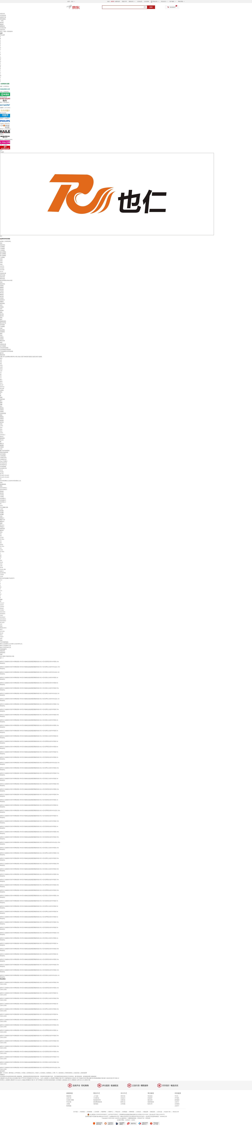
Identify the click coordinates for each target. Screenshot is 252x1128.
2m (1, 548)
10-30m (2, 551)
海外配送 (96, 1104)
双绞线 (2, 289)
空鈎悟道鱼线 (68, 1073)
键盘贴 (2, 24)
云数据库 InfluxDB (5, 1078)
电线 (1, 342)
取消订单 (150, 1104)
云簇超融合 (65, 1080)
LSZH (1, 509)
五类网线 (2, 246)
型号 (114, 1078)
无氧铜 (2, 447)
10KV (1, 615)
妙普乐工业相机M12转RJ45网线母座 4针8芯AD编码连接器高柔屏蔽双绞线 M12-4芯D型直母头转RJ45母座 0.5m (29, 773)
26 (0, 587)
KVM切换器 (3, 466)
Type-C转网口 (3, 461)
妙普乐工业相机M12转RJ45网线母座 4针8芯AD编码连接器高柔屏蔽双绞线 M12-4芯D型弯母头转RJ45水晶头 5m (29, 762)
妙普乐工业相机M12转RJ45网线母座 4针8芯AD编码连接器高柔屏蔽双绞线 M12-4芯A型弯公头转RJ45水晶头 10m (30, 667)
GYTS (1, 271)
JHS (1, 638)
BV (1, 374)
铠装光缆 (2, 277)
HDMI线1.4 (3, 502)
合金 (1, 449)
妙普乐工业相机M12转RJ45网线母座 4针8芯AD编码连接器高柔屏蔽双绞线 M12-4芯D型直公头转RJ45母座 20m (29, 863)
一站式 (41, 1078)
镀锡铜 (2, 445)
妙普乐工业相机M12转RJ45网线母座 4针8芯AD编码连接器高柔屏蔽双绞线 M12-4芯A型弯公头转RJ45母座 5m (29, 911)
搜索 (151, 7)
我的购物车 (173, 7)
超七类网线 (3, 253)
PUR (1, 505)
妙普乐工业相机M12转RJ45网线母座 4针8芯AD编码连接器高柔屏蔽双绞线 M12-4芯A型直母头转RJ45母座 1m (29, 800)
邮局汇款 (123, 1102)
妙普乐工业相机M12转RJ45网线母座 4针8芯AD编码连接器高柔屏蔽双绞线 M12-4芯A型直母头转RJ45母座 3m (29, 901)
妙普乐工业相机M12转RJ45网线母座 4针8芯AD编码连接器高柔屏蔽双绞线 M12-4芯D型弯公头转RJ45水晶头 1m (29, 698)
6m (1, 534)
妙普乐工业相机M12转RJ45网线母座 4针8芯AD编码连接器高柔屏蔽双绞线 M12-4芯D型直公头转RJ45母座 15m (29, 821)
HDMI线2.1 (3, 498)
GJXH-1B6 (3, 569)
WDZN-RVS (3, 628)
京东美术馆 (3, 28)
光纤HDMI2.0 (3, 489)
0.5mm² (2, 606)
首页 (1, 31)
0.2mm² (2, 603)
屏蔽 (1, 404)
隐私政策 (152, 1111)
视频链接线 (3, 321)
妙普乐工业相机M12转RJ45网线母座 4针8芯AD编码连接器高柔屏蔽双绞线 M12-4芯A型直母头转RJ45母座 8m (29, 683)
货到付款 (123, 1096)
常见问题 (68, 1102)
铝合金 (2, 440)
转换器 (2, 410)
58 (0, 557)
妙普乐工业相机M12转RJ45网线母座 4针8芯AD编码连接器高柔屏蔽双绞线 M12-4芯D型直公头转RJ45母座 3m (29, 778)
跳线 (1, 333)
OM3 (1, 262)
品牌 (78, 1080)
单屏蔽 (2, 514)
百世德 (23, 1073)
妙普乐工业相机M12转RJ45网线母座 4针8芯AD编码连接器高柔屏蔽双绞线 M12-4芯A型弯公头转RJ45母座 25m (29, 768)
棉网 (1, 523)
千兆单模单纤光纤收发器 (6, 351)
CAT (1, 371)
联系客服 (68, 1106)
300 (1, 560)
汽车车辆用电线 (4, 642)
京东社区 (138, 1111)
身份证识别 (109, 1078)
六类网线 (2, 250)
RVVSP (2, 388)
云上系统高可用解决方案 (54, 1078)
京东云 (133, 1120)
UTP (1, 566)
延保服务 (177, 1100)
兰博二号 (55, 1073)
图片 (105, 1078)
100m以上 (2, 434)
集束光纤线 (3, 323)
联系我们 (82, 1111)
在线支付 (123, 1098)
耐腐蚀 (2, 408)
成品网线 (2, 330)
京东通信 (177, 1104)
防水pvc (2, 525)
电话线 (2, 296)
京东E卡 (177, 1102)
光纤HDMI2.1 (3, 488)
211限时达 (96, 1098)
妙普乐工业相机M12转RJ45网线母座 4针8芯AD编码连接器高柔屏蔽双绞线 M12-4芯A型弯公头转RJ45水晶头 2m (29, 693)
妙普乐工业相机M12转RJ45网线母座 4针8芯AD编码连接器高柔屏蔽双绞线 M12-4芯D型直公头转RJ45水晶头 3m (29, 672)
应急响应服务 (51, 1080)
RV (1, 376)
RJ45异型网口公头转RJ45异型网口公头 (10, 480)
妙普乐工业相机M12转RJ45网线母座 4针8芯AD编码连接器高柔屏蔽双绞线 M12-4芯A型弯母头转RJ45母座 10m (29, 922)
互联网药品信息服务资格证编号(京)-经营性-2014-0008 (133, 1114)
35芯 (1, 369)
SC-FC (2, 473)
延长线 (2, 316)
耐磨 (1, 402)
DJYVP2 (2, 631)
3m (1, 542)
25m (1, 427)
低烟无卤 (2, 399)
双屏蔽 (2, 511)
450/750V (2, 612)
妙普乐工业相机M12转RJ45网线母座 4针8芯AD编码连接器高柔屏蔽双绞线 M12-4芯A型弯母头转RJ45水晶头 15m (30, 810)
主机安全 (74, 1078)
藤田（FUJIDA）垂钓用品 (7, 1073)
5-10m (1, 537)
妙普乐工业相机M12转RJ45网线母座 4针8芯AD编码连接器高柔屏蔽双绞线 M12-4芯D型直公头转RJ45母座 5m (29, 752)
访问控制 (45, 1080)
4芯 (1, 362)
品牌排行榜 (3, 17)
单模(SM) (2, 651)
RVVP (1, 385)
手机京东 (155, 1)
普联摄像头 (3, 19)
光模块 (2, 337)
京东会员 (139, 1)
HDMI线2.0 (3, 500)
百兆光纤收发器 (4, 347)
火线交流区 (77, 1073)
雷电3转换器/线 (4, 452)
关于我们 (75, 1111)
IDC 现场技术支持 (81, 1078)
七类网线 (2, 248)
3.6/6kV (2, 610)
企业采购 (146, 1)
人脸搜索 (7, 1080)
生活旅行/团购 (70, 1100)
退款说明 (150, 1100)
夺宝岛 (176, 1096)
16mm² (2, 605)
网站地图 (89, 1078)
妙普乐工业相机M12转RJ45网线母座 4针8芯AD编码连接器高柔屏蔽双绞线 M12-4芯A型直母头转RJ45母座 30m (29, 874)
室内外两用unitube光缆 (6, 280)
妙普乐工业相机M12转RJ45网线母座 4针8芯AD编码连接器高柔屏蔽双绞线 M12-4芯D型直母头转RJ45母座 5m (29, 927)
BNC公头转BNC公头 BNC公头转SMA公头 (11, 644)
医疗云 (70, 1080)
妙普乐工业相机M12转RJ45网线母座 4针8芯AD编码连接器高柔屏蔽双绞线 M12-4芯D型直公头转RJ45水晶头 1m (29, 975)
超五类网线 (3, 252)
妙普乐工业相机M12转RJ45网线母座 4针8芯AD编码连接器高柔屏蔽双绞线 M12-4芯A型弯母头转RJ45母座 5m (29, 917)
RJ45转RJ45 (3, 463)
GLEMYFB (3, 573)
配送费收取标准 (98, 1102)
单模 (1, 654)
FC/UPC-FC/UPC (4, 477)
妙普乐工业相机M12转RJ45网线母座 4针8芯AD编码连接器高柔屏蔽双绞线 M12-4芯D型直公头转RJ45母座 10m (29, 895)
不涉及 (2, 472)
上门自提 (96, 1096)
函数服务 (74, 1080)
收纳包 (2, 22)
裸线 (1, 392)
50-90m (2, 539)
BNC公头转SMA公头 (5, 647)
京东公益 (159, 1111)
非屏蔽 (2, 512)
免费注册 (117, 1)
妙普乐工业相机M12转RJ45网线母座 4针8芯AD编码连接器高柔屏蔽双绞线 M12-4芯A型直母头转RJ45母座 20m (29, 959)
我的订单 (124, 1)
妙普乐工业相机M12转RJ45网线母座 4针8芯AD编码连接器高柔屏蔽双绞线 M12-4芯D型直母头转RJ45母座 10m (29, 970)
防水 (1, 406)
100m (1, 433)
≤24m (1, 425)
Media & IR (176, 1111)
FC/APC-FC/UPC (4, 475)
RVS (1, 383)
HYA (1, 564)
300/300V (2, 617)
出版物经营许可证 (114, 1116)
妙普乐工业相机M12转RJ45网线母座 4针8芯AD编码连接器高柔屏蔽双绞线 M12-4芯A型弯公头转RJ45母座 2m (29, 730)
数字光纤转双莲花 (4, 450)
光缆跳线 (2, 332)
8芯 (1, 363)
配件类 (2, 353)
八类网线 (2, 257)
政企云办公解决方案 (85, 1080)
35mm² (2, 608)
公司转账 (123, 1104)
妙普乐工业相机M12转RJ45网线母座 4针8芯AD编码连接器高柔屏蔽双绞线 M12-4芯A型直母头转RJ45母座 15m (29, 725)
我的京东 (131, 1)
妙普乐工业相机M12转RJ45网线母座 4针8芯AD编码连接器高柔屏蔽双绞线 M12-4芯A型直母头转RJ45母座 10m (29, 661)
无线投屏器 (3, 413)
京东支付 (127, 1120)
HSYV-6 (2, 386)
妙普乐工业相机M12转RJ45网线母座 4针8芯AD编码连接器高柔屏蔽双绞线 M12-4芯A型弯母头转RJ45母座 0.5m (29, 932)
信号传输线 (3, 346)
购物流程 (68, 1096)
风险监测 (145, 1111)
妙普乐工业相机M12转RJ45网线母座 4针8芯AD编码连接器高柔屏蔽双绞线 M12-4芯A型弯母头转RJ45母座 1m (29, 943)
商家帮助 (103, 1111)
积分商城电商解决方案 (97, 1078)
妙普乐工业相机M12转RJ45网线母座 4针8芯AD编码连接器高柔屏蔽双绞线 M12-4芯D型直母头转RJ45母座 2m (29, 757)
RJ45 (1, 470)
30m (1, 429)
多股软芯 (2, 300)
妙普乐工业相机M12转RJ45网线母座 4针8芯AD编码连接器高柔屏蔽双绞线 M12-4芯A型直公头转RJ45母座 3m (29, 954)
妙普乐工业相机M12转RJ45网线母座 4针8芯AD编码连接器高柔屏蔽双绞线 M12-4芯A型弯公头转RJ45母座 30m (29, 714)
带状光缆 (2, 278)
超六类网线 (3, 255)
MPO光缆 (2, 275)
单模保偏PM (3, 649)
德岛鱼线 (61, 1073)
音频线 (2, 285)
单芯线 (2, 292)
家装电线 (2, 303)
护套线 (2, 291)
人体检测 (45, 1078)
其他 (1, 282)
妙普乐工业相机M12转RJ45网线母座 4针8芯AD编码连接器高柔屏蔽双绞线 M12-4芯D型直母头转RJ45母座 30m (29, 837)
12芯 (1, 367)
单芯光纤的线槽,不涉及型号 (7, 578)
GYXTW (2, 269)
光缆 (1, 328)
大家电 (68, 1104)
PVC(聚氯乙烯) (4, 507)
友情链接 (124, 1111)
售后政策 (150, 1096)
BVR (1, 381)
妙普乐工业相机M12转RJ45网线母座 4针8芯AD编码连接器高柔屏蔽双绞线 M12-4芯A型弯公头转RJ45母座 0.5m (29, 853)
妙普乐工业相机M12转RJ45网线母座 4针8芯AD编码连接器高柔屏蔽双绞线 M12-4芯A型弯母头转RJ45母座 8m (29, 746)
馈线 (1, 317)
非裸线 (2, 390)
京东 (79, 8)
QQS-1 (2, 571)
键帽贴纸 (2, 26)
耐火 (1, 401)
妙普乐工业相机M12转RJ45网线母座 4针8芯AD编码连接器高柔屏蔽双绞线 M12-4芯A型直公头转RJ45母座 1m (29, 677)
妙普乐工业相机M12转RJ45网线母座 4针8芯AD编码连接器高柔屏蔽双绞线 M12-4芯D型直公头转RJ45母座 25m (29, 964)
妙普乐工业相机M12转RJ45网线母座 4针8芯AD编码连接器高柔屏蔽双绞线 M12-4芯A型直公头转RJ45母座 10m (29, 847)
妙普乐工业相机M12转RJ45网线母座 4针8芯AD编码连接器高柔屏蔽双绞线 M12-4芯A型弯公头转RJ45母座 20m (29, 858)
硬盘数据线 (3, 484)
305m (1, 544)
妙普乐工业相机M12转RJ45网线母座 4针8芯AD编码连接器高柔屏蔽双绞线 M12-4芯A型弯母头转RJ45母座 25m (29, 885)
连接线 (2, 339)
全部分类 (2, 13)
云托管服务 (59, 1080)
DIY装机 (177, 1098)
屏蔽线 (2, 301)
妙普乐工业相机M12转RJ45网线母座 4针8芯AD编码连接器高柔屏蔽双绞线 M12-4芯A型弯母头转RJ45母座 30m (29, 890)
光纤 (1, 308)
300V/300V (3, 620)
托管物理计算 (30, 1078)
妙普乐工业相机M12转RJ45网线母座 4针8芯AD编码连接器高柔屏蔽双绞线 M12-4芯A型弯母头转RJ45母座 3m (29, 741)
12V (1, 624)
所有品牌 (2, 35)
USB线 (2, 496)
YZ (0, 372)
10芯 (1, 365)
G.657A (2, 266)
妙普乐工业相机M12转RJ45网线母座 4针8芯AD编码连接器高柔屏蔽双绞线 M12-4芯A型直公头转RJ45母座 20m (29, 794)
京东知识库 (3, 15)
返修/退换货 (151, 1102)
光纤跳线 (2, 324)
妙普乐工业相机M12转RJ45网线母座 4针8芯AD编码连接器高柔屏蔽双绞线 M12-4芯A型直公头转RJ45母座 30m (29, 869)
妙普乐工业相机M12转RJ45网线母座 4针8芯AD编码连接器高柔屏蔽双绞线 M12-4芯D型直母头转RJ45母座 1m (29, 826)
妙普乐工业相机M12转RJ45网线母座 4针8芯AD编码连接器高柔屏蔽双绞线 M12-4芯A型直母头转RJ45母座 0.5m (29, 704)
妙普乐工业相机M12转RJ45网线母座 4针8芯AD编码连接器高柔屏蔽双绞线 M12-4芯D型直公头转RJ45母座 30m (29, 784)
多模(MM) (2, 652)
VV (1, 378)
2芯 (1, 360)
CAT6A (2, 574)
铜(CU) (2, 443)
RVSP (1, 633)
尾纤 (1, 319)
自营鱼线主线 (30, 1073)
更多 (1, 243)
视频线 (2, 287)
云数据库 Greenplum (15, 1080)
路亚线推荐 (84, 1073)
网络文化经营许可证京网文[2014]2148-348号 (132, 1116)
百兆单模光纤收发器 (5, 349)
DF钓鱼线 (17, 1073)
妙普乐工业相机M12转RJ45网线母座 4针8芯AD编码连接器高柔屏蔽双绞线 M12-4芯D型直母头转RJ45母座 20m (29, 789)
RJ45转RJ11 (3, 464)
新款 (116, 1078)
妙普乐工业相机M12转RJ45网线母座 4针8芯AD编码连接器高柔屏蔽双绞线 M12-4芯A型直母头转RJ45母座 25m (29, 948)
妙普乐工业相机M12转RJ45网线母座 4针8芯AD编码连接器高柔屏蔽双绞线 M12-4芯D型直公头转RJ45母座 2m (29, 938)
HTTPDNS (23, 1078)
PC (1, 503)
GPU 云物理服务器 (67, 1078)
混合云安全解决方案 (15, 1078)
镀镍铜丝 (2, 438)
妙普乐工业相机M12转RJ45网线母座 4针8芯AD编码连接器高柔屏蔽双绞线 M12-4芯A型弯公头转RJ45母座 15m (29, 709)
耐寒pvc (2, 521)
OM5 (1, 259)
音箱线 (2, 298)
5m (1, 535)
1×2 (1, 590)
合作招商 (96, 1111)
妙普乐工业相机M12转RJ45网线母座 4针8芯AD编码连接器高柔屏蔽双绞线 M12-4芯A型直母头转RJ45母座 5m (29, 815)
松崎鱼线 (48, 1073)
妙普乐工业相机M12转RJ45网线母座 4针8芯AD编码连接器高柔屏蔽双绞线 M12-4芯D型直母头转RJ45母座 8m (29, 805)
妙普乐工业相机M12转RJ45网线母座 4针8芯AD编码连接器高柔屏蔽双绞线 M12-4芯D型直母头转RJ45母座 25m (29, 831)
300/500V (2, 613)
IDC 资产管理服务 (38, 1080)
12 (0, 594)
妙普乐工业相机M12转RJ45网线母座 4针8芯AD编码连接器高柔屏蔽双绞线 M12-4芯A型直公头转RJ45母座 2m (29, 720)
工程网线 (2, 326)
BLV (1, 379)
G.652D (2, 268)
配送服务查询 (97, 1100)
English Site (167, 1111)
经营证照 (147, 1118)
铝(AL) (1, 436)
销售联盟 (131, 1111)
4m (1, 541)
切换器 (2, 418)
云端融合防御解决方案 (27, 1080)
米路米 (37, 1073)
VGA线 (2, 495)
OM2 (1, 264)
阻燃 (1, 397)
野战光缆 (2, 340)
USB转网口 (3, 456)
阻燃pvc (2, 518)
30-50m (2, 546)
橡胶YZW (2, 519)
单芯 (1, 358)
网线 (1, 312)
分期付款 (123, 1100)
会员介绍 (68, 1098)
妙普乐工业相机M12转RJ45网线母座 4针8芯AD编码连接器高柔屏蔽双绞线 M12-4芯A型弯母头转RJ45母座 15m (29, 879)
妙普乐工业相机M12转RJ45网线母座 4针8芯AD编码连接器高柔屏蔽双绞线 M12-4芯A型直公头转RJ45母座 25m (29, 688)
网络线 (2, 294)
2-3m (1, 550)
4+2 (1, 580)
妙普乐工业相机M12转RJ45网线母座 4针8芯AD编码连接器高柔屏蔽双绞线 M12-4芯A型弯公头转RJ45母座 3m (29, 906)
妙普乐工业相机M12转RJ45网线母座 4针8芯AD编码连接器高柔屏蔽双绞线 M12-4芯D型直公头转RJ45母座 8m (29, 736)
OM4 (1, 261)
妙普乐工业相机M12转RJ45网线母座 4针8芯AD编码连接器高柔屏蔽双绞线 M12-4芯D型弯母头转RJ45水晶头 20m (30, 842)
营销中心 (110, 1111)
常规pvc (2, 527)
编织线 (2, 530)
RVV (1, 629)
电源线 (2, 310)
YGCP (1, 636)
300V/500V (3, 619)
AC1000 (2, 622)
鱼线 (5, 31)
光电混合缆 (3, 273)
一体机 (2, 20)
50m (1, 431)
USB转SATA (3, 457)
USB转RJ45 (3, 459)
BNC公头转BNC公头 (5, 645)
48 (0, 555)
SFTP (1, 567)
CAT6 (1, 576)
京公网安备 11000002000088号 (98, 1114)
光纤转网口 (3, 454)
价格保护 (150, 1098)
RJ (0, 479)
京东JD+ (177, 1106)
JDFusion (36, 1078)
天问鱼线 (42, 1073)
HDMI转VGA (3, 468)
